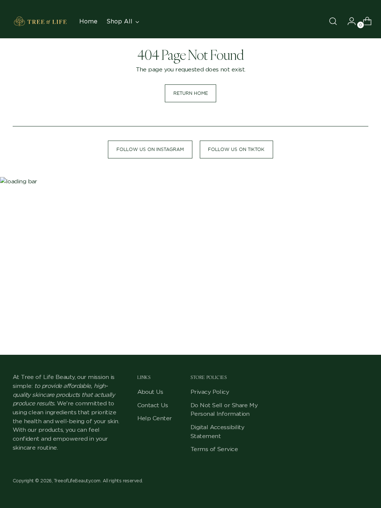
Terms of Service (214, 449)
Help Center (154, 418)
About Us (150, 392)
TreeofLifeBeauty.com (77, 480)
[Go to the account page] (348, 21)
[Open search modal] (333, 21)
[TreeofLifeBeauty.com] (40, 21)
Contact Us (152, 405)
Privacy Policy (209, 392)
